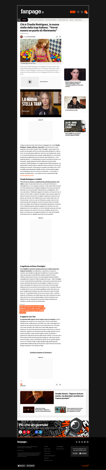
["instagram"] (24, 432)
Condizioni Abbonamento (49, 455)
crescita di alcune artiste (27, 175)
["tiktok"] (20, 432)
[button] (60, 36)
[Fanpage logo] (30, 12)
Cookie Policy (47, 453)
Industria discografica (51, 20)
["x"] (32, 432)
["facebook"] (36, 432)
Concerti (71, 20)
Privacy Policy (47, 451)
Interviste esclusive (63, 20)
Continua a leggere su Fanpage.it (41, 352)
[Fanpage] (22, 442)
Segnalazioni (47, 448)
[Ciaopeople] (85, 466)
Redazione (46, 458)
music (24, 19)
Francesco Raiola (31, 36)
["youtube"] (28, 432)
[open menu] (19, 20)
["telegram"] (40, 432)
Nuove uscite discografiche (37, 20)
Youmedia (46, 446)
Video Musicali (78, 20)
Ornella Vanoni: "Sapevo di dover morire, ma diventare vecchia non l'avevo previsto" (69, 396)
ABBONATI (72, 11)
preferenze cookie (48, 460)
